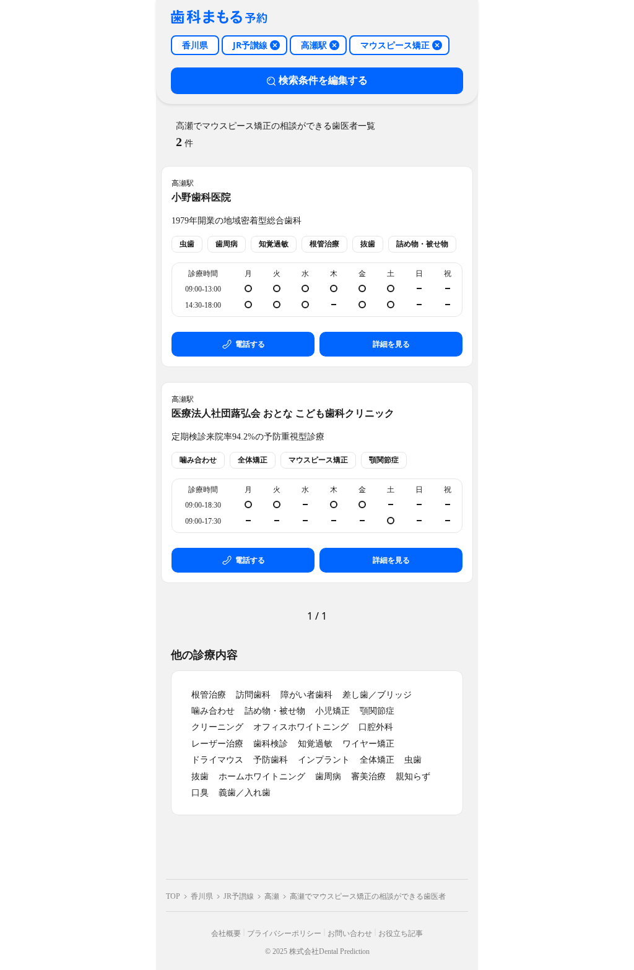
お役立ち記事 (400, 933)
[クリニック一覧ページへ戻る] (219, 17)
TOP (173, 896)
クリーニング (217, 727)
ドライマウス (217, 759)
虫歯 (413, 759)
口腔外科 (375, 727)
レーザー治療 (217, 743)
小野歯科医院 (201, 197)
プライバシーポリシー (284, 933)
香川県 (202, 896)
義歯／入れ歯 (245, 792)
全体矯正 (377, 759)
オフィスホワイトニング (301, 727)
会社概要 (226, 933)
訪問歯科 (253, 694)
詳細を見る (391, 344)
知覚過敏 (315, 743)
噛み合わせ (213, 711)
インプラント (324, 759)
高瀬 (271, 896)
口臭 (200, 792)
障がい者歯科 (306, 694)
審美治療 (368, 776)
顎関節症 (377, 711)
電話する (250, 344)
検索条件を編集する (323, 80)
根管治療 (208, 694)
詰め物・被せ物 (275, 711)
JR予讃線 (239, 896)
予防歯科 (270, 759)
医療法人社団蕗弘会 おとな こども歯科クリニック (283, 413)
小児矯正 (332, 711)
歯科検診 (270, 743)
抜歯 (200, 776)
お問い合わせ (350, 933)
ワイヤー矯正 (368, 743)
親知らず (413, 776)
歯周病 (328, 776)
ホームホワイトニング (262, 776)
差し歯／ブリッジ (377, 694)
